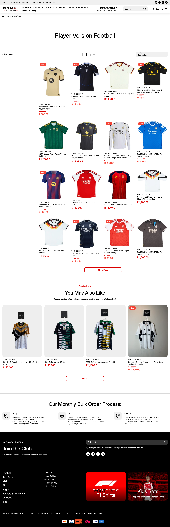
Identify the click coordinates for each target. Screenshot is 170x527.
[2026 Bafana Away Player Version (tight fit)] (54, 135)
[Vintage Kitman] (10, 8)
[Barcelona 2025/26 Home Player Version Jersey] (54, 185)
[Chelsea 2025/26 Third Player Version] (86, 77)
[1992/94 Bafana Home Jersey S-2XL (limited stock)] (22, 331)
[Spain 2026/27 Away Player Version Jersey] (119, 75)
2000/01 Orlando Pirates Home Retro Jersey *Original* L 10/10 (146, 363)
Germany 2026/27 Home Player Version (51, 251)
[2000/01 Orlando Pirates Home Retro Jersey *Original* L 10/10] (148, 331)
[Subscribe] (164, 442)
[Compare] (157, 9)
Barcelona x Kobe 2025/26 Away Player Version (52, 108)
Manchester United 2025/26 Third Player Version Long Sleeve (151, 91)
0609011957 (110, 7)
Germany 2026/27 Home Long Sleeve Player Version (149, 198)
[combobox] (135, 8)
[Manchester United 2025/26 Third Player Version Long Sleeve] (152, 74)
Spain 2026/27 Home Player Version (119, 204)
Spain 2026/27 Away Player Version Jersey (119, 95)
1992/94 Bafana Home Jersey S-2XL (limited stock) (20, 363)
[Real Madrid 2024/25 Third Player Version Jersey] (152, 233)
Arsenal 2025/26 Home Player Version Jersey (116, 251)
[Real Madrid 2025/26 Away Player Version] (86, 233)
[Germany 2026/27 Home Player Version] (54, 232)
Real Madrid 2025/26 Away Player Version (85, 254)
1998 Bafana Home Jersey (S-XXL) (100, 362)
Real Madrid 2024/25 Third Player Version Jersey (151, 253)
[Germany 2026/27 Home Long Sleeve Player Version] (152, 181)
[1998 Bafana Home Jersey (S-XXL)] (106, 331)
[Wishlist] (162, 9)
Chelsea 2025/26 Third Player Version (83, 97)
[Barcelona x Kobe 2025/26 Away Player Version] (54, 82)
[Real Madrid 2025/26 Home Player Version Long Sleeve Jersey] (119, 136)
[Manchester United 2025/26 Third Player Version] (86, 136)
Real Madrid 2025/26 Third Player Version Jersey (151, 155)
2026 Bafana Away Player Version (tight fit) (52, 155)
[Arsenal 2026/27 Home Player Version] (86, 184)
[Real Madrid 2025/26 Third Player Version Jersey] (152, 135)
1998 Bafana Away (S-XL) (55, 362)
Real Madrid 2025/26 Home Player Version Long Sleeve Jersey (118, 157)
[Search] (145, 8)
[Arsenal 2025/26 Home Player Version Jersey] (119, 232)
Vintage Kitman (45, 104)
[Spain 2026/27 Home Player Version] (119, 185)
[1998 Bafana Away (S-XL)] (64, 331)
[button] (166, 9)
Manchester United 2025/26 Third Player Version (85, 157)
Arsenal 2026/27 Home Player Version (83, 203)
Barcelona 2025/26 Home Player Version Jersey (52, 205)
